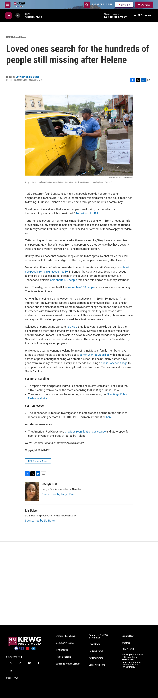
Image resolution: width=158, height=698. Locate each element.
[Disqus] (79, 583)
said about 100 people (63, 280)
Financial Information (132, 662)
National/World (96, 658)
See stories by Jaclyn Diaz (58, 494)
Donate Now (128, 636)
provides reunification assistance (85, 431)
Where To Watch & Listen (68, 664)
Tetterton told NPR (87, 213)
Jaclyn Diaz (22, 76)
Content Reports (130, 664)
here (109, 417)
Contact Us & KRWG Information (98, 636)
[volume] (17, 15)
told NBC (72, 326)
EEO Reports (128, 660)
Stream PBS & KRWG (66, 636)
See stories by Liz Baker (40, 520)
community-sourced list (94, 354)
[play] (8, 15)
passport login (102, 4)
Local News (94, 644)
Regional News (96, 651)
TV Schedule (62, 650)
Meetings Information (132, 655)
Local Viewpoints (97, 665)
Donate (145, 4)
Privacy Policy (128, 667)
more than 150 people (81, 287)
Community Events (65, 643)
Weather (126, 643)
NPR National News (16, 37)
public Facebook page (114, 363)
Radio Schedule (63, 657)
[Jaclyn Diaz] (32, 491)
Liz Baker (34, 76)
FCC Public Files (129, 657)
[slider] (22, 15)
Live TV (125, 4)
